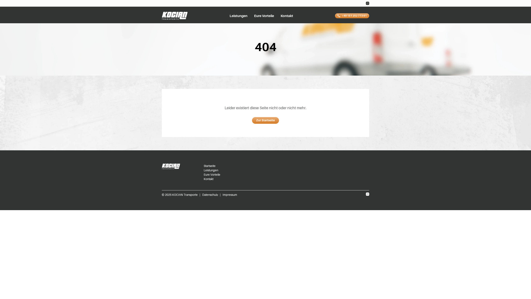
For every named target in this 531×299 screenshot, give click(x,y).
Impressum (230, 194)
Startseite (210, 166)
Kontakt (287, 16)
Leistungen (238, 16)
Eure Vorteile (264, 16)
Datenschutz (210, 194)
